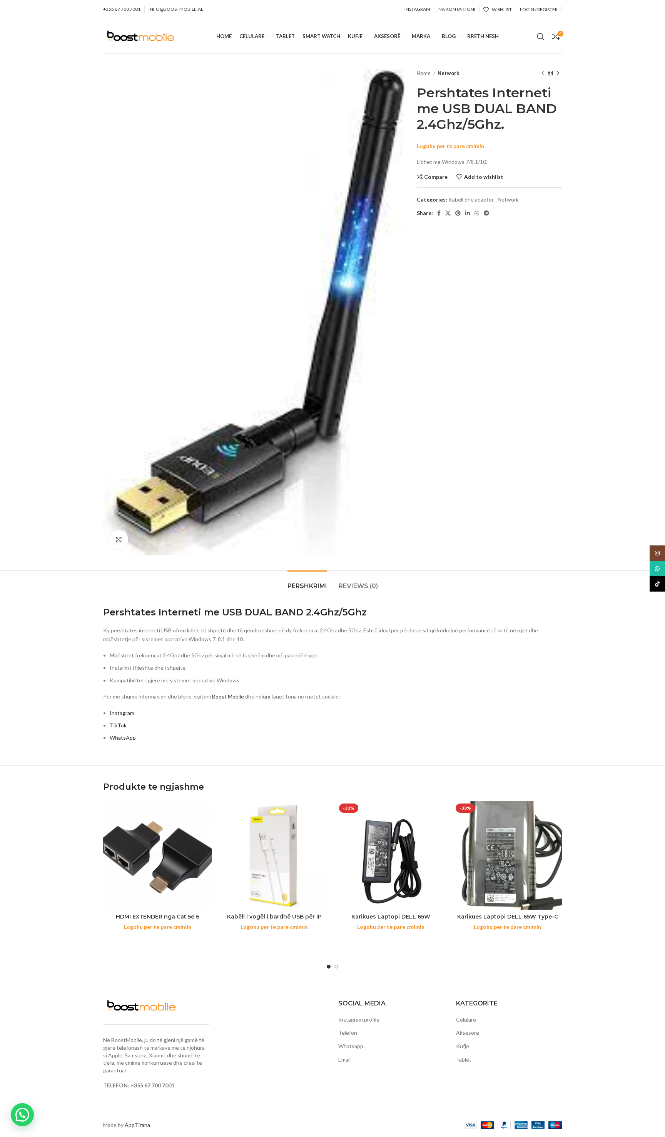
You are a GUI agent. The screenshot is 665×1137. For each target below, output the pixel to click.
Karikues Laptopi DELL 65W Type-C (507, 916)
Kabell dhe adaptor (471, 199)
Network (448, 73)
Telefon (347, 1032)
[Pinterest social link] (458, 213)
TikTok (118, 725)
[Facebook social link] (439, 213)
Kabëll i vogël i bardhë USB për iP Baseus (274, 920)
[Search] (540, 36)
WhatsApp (123, 737)
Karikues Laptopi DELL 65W (390, 916)
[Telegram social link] (486, 213)
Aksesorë (467, 1032)
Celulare (466, 1019)
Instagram (122, 713)
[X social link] (448, 213)
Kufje (462, 1046)
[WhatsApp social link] (476, 213)
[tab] (307, 582)
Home (424, 73)
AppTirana (137, 1125)
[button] (22, 1114)
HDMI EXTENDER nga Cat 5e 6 (157, 916)
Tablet (463, 1059)
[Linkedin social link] (467, 213)
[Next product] (558, 73)
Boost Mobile (228, 696)
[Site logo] (140, 35)
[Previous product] (542, 73)
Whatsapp (350, 1046)
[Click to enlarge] (118, 539)
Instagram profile (358, 1019)
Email (344, 1059)
